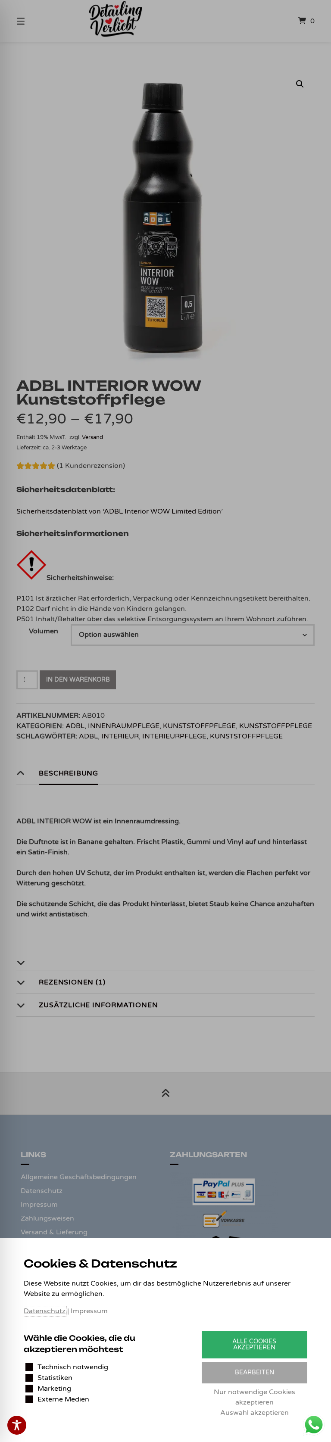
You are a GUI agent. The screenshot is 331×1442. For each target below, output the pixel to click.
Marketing (54, 1388)
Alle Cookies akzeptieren (254, 1344)
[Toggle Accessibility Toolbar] (16, 1425)
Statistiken (54, 1377)
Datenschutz (45, 1311)
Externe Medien (63, 1399)
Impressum (89, 1311)
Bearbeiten (254, 1372)
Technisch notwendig (72, 1367)
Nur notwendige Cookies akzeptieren (254, 1397)
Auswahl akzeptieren (254, 1412)
